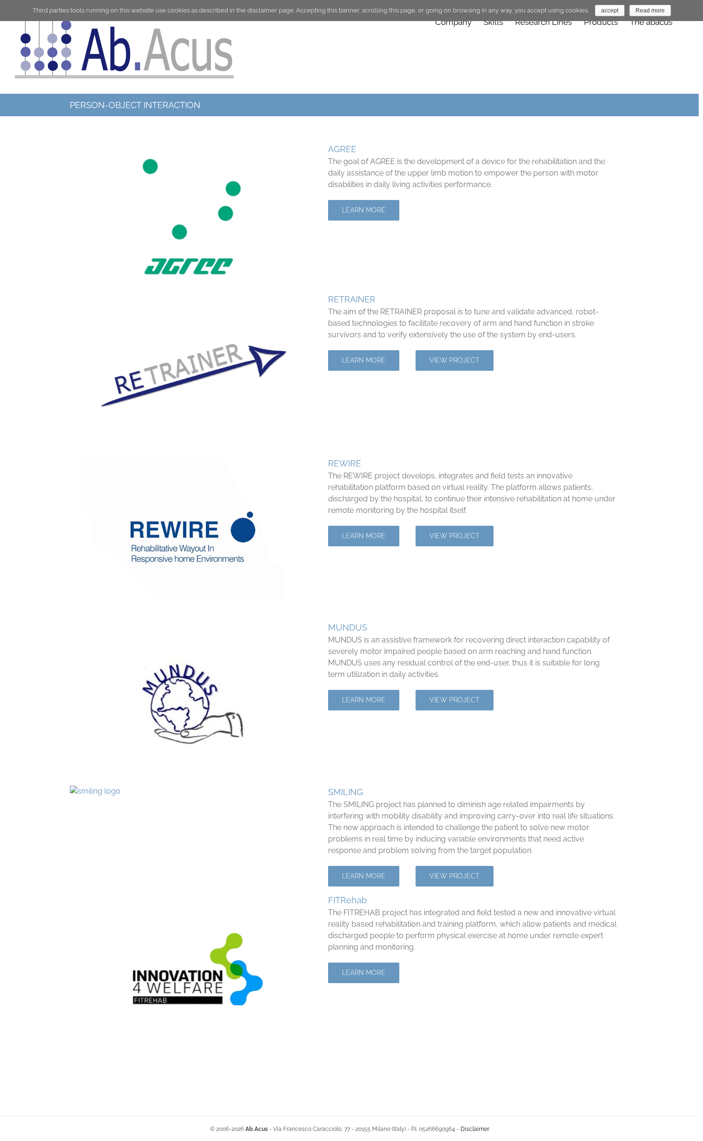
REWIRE (344, 463)
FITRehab (347, 900)
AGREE (342, 149)
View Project (454, 360)
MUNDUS (347, 627)
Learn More (363, 210)
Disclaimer (475, 1129)
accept (609, 10)
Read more (650, 10)
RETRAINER (351, 299)
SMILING (345, 792)
